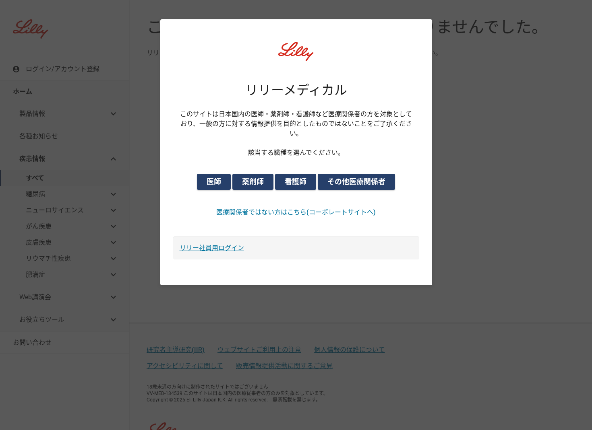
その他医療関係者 (356, 181)
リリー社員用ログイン (212, 248)
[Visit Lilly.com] (296, 56)
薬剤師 (253, 181)
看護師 (295, 181)
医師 (214, 181)
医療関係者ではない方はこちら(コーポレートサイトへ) (296, 212)
